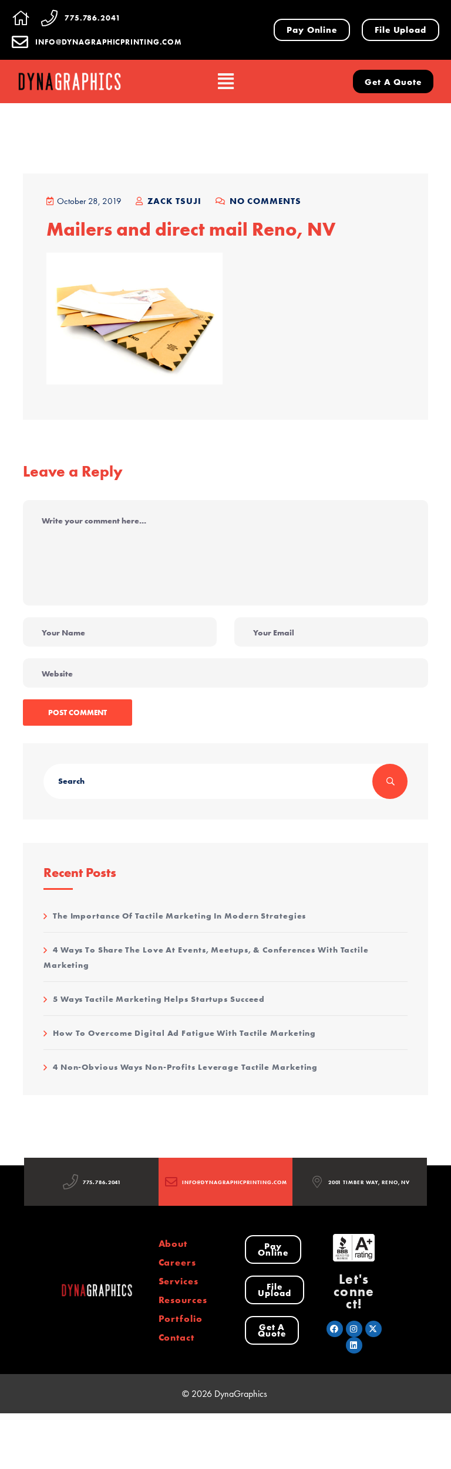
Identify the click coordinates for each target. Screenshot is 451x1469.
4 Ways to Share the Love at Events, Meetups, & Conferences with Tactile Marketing (206, 957)
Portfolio (181, 1318)
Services (178, 1281)
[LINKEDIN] (354, 1345)
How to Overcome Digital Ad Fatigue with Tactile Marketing (184, 1033)
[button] (225, 81)
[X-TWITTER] (373, 1329)
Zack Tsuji (172, 200)
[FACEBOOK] (335, 1329)
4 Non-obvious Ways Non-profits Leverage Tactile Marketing (185, 1067)
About (173, 1243)
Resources (183, 1299)
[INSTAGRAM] (354, 1329)
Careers (177, 1262)
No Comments (264, 200)
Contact (176, 1337)
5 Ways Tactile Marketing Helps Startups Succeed (159, 999)
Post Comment (77, 712)
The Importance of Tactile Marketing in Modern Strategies (179, 915)
